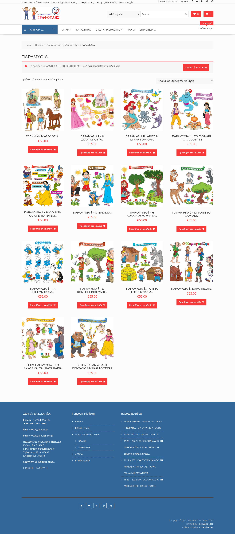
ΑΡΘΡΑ (131, 29)
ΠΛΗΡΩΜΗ (84, 447)
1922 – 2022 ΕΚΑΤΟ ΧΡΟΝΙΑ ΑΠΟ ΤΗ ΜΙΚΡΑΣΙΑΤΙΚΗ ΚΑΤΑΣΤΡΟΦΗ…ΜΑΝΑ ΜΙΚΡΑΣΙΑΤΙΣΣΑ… (143, 467)
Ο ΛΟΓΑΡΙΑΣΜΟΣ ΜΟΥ (109, 29)
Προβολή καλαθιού (196, 67)
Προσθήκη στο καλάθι (41, 149)
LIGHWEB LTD (205, 523)
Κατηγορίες (36, 29)
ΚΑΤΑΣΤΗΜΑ (83, 29)
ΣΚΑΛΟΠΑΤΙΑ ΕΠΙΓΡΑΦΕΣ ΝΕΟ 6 (141, 434)
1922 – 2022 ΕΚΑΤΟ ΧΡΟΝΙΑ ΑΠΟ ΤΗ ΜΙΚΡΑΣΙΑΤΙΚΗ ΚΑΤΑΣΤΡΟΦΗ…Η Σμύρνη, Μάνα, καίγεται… (143, 447)
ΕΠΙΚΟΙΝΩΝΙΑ (148, 29)
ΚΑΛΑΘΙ (82, 440)
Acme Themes (205, 527)
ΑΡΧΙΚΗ (66, 29)
